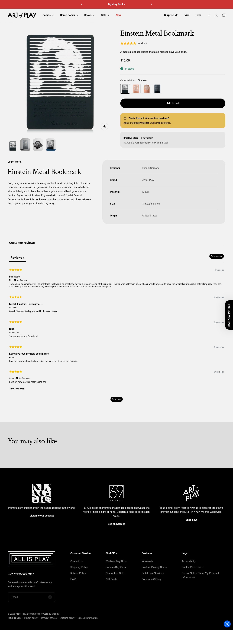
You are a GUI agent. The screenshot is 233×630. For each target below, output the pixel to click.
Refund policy (14, 618)
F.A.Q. (73, 579)
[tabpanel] (116, 335)
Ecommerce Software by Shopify (43, 614)
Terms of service (49, 618)
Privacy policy (31, 618)
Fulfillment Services (153, 573)
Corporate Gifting (151, 579)
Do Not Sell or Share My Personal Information (200, 575)
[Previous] (81, 4)
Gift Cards (111, 579)
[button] (229, 315)
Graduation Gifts (115, 573)
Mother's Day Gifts (116, 561)
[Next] (151, 4)
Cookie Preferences (192, 567)
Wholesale (147, 561)
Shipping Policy (79, 567)
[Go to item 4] (51, 145)
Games (46, 15)
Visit (186, 15)
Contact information (88, 618)
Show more (116, 399)
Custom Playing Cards (154, 567)
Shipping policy (67, 618)
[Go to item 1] (13, 146)
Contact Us (76, 561)
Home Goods (67, 15)
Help (198, 15)
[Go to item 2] (25, 145)
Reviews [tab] (17, 257)
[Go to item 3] (38, 145)
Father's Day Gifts (116, 567)
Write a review (217, 256)
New (118, 15)
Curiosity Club (139, 123)
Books (87, 15)
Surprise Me (171, 15)
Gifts (103, 15)
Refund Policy (78, 573)
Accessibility (189, 561)
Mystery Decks (116, 3)
